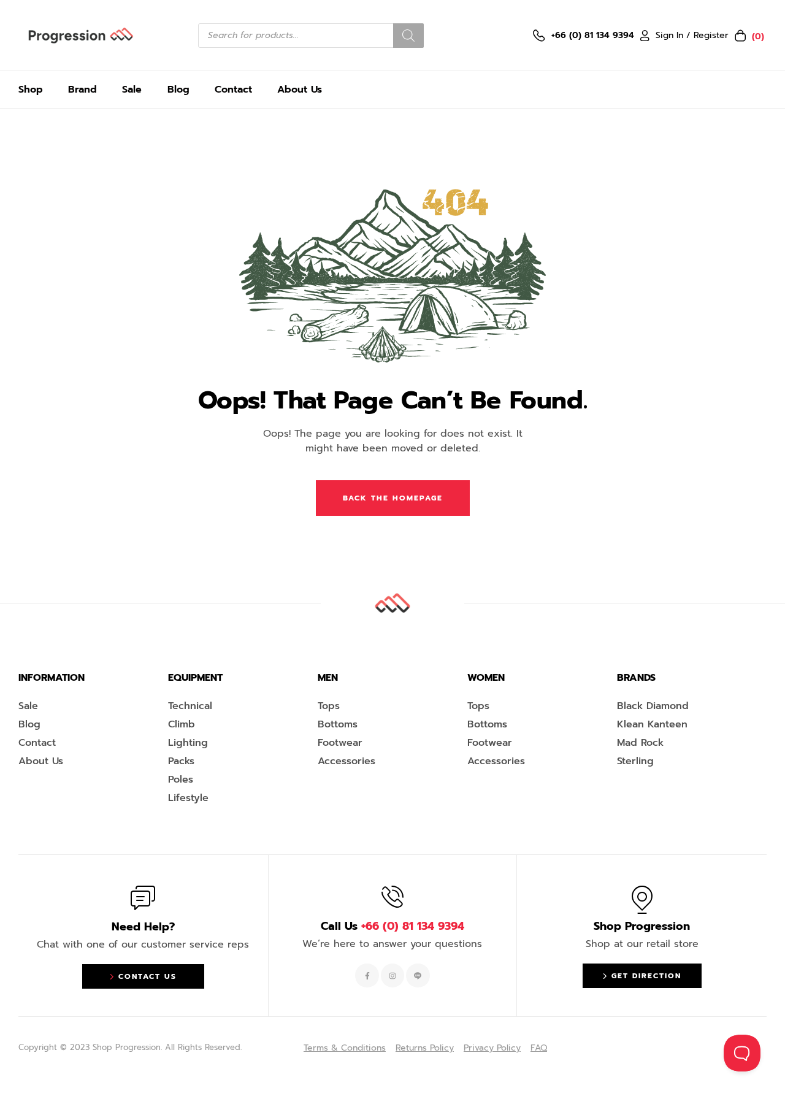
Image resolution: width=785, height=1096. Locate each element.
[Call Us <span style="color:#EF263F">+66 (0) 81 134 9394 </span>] (392, 897)
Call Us (392, 926)
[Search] (408, 35)
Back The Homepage (393, 498)
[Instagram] (392, 975)
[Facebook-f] (366, 975)
